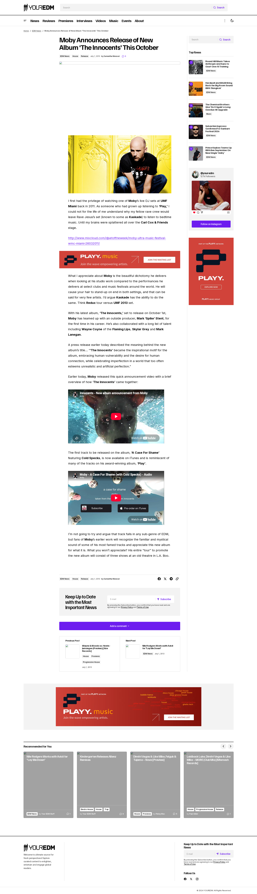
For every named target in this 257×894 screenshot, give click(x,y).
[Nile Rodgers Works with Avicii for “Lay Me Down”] (48, 785)
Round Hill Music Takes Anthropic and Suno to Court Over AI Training (217, 64)
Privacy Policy (127, 607)
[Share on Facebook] (159, 579)
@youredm (207, 173)
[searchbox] (136, 7)
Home (26, 31)
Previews (96, 656)
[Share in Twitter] (165, 579)
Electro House (87, 809)
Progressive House (91, 662)
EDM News (36, 31)
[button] (25, 20)
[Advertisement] (211, 271)
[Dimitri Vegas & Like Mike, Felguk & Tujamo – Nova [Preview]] (155, 785)
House (75, 56)
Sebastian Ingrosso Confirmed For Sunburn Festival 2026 (217, 129)
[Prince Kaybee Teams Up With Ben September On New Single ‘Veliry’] (196, 153)
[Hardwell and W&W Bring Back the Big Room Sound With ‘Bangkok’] (196, 89)
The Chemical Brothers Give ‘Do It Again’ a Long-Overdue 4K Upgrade (218, 107)
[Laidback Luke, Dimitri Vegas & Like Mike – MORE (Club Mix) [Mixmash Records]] (209, 785)
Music (208, 114)
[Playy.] (128, 706)
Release (84, 56)
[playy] (119, 259)
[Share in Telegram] (171, 579)
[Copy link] (177, 579)
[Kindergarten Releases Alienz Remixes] (102, 785)
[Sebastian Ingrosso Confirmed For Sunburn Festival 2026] (196, 132)
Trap (107, 809)
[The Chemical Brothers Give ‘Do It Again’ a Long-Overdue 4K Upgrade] (196, 110)
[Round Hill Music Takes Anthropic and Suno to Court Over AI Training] (196, 67)
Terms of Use (143, 607)
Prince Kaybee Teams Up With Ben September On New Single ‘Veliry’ (218, 150)
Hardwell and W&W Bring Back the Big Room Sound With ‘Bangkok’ (219, 86)
